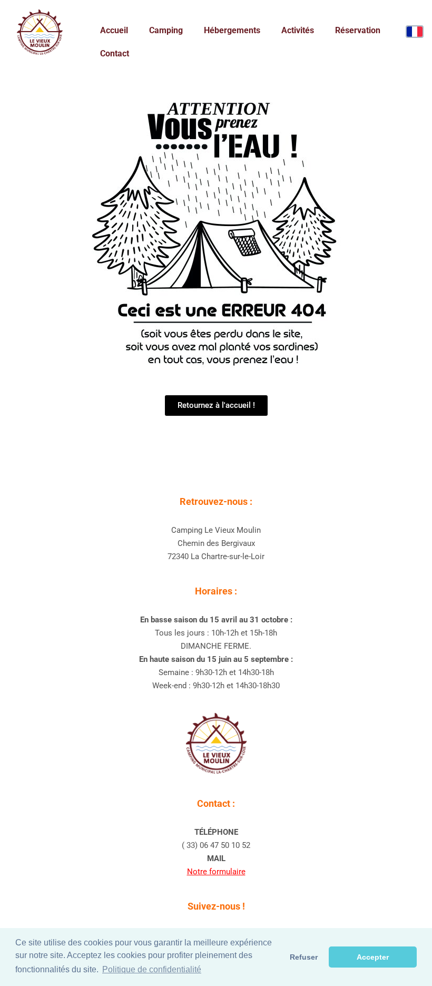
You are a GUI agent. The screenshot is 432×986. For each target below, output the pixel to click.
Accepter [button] (373, 957)
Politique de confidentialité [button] (151, 969)
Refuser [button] (304, 957)
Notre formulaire (216, 871)
